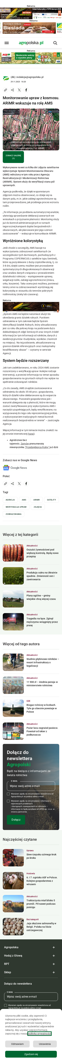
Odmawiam (17, 1044)
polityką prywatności (39, 1033)
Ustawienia (45, 1044)
